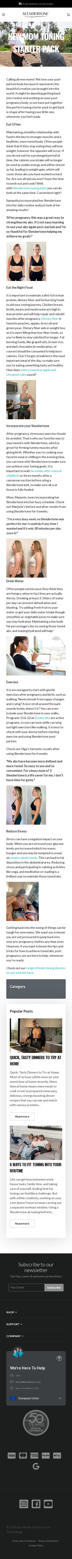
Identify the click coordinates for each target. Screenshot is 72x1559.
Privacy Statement (48, 1540)
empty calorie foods (23, 858)
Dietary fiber (50, 318)
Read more (22, 1116)
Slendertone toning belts (30, 188)
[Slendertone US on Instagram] (23, 1504)
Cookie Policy (36, 1545)
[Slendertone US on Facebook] (36, 1504)
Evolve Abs (42, 718)
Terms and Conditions (24, 1540)
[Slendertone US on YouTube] (48, 1504)
